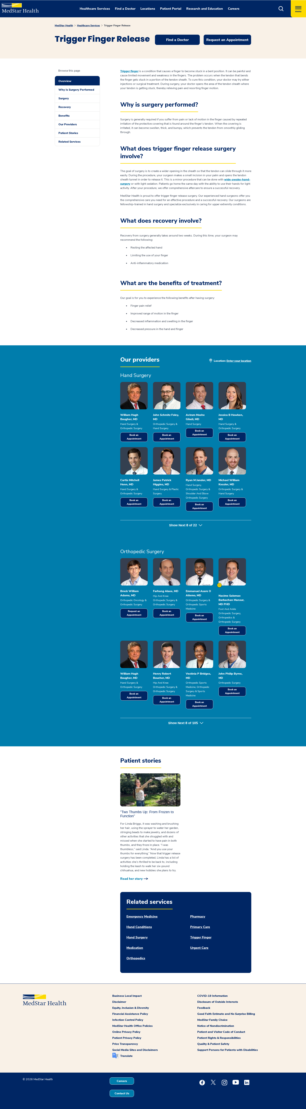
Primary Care (200, 927)
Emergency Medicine (142, 917)
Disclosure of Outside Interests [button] (217, 1002)
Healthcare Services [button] (95, 9)
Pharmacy (197, 917)
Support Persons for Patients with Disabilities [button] (227, 1050)
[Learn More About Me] (219, 585)
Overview (64, 81)
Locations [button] (147, 9)
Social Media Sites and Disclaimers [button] (135, 1050)
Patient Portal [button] (170, 9)
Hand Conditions (139, 927)
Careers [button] (233, 9)
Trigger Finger (200, 937)
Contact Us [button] (122, 1093)
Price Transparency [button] (125, 1044)
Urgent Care (199, 948)
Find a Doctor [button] (125, 9)
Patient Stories (68, 133)
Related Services (69, 142)
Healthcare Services (88, 25)
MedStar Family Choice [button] (212, 1020)
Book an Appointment (134, 437)
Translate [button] (126, 1056)
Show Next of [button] (183, 525)
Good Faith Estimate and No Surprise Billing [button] (226, 1014)
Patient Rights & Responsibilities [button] (219, 1038)
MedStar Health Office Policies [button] (132, 1026)
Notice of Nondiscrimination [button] (215, 1026)
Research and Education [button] (204, 9)
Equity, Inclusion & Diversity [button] (130, 1008)
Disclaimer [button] (119, 1002)
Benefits (64, 116)
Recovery (64, 107)
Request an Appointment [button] (227, 39)
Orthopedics (135, 958)
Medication (134, 948)
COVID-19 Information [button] (212, 996)
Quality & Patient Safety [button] (213, 1044)
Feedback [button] (203, 1008)
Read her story (131, 879)
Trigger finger (129, 71)
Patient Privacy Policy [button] (126, 1038)
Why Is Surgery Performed (76, 90)
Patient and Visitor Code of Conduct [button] (221, 1032)
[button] (281, 8)
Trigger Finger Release (117, 25)
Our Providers (67, 124)
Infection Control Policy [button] (127, 1020)
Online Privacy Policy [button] (126, 1032)
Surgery (63, 98)
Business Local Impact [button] (127, 996)
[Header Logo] (18, 6)
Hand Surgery (137, 937)
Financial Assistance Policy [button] (130, 1014)
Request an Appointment (134, 613)
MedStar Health (64, 25)
